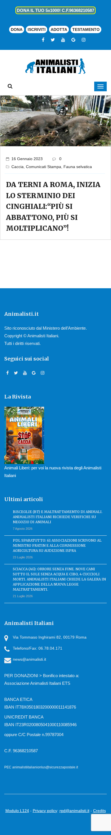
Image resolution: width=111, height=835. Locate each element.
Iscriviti (37, 29)
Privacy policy (45, 810)
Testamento (86, 29)
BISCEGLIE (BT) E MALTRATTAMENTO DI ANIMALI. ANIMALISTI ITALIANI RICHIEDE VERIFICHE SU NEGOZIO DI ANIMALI (57, 517)
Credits (99, 810)
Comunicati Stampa (43, 166)
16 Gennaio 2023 (27, 158)
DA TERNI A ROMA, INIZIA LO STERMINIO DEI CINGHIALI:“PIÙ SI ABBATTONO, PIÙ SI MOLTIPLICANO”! (53, 206)
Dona (16, 29)
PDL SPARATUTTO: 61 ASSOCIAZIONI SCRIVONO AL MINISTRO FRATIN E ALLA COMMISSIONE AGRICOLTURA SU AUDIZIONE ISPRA (57, 545)
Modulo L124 (17, 810)
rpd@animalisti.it (74, 810)
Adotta (59, 29)
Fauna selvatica (77, 166)
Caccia (17, 166)
